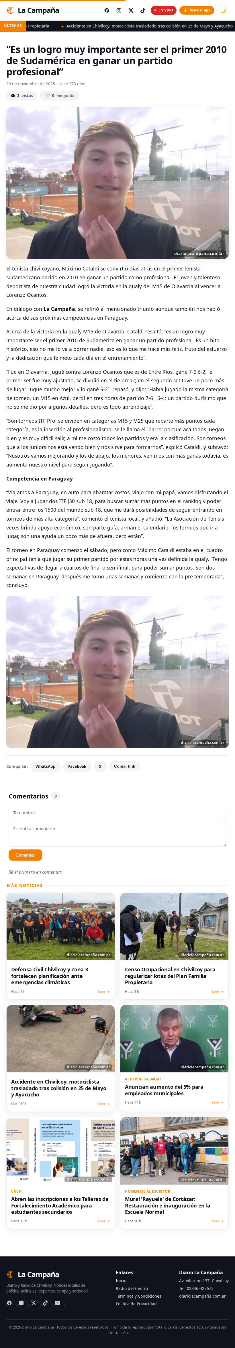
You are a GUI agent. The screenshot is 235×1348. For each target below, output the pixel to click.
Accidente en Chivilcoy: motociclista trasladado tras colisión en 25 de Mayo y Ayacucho (97, 26)
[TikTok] (47, 1305)
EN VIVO (165, 10)
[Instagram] (23, 1305)
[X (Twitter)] (35, 1305)
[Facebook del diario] (106, 10)
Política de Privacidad (136, 1304)
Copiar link (124, 766)
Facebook (77, 766)
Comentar (25, 855)
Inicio (121, 1280)
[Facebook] (11, 1305)
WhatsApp (46, 766)
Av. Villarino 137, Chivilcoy (204, 1280)
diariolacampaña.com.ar (202, 1296)
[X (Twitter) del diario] (131, 10)
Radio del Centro (132, 1288)
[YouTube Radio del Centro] (59, 1305)
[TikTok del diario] (143, 10)
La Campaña (38, 10)
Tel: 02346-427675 (196, 1288)
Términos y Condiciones (138, 1296)
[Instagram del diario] (118, 10)
